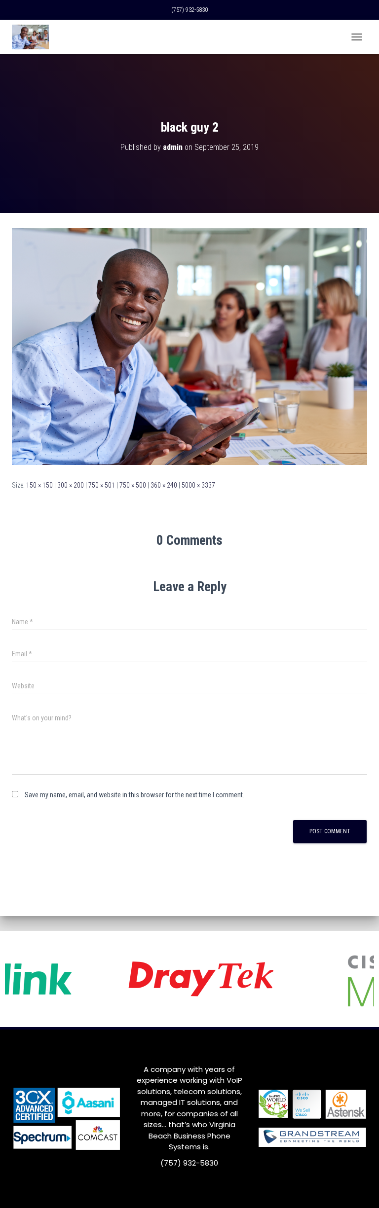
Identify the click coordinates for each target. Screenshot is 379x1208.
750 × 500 (132, 485)
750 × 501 (101, 485)
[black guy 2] (189, 346)
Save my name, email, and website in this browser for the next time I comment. (134, 795)
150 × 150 (39, 485)
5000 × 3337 (198, 485)
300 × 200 (70, 485)
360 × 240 (164, 485)
